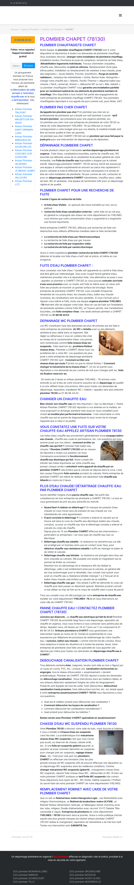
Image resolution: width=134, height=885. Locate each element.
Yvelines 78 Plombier (51, 29)
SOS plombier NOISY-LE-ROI (84, 878)
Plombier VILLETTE (22, 837)
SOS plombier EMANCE (25, 874)
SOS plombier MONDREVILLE (85, 881)
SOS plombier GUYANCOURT (28, 878)
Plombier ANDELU (112, 837)
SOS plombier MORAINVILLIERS (30, 871)
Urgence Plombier (29, 29)
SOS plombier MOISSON (82, 874)
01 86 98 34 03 (20, 3)
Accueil (14, 29)
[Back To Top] (126, 877)
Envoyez (28, 65)
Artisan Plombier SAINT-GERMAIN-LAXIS (24, 129)
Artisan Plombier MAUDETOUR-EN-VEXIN (24, 119)
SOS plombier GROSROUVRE (84, 871)
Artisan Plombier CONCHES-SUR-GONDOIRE (24, 153)
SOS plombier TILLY (24, 881)
